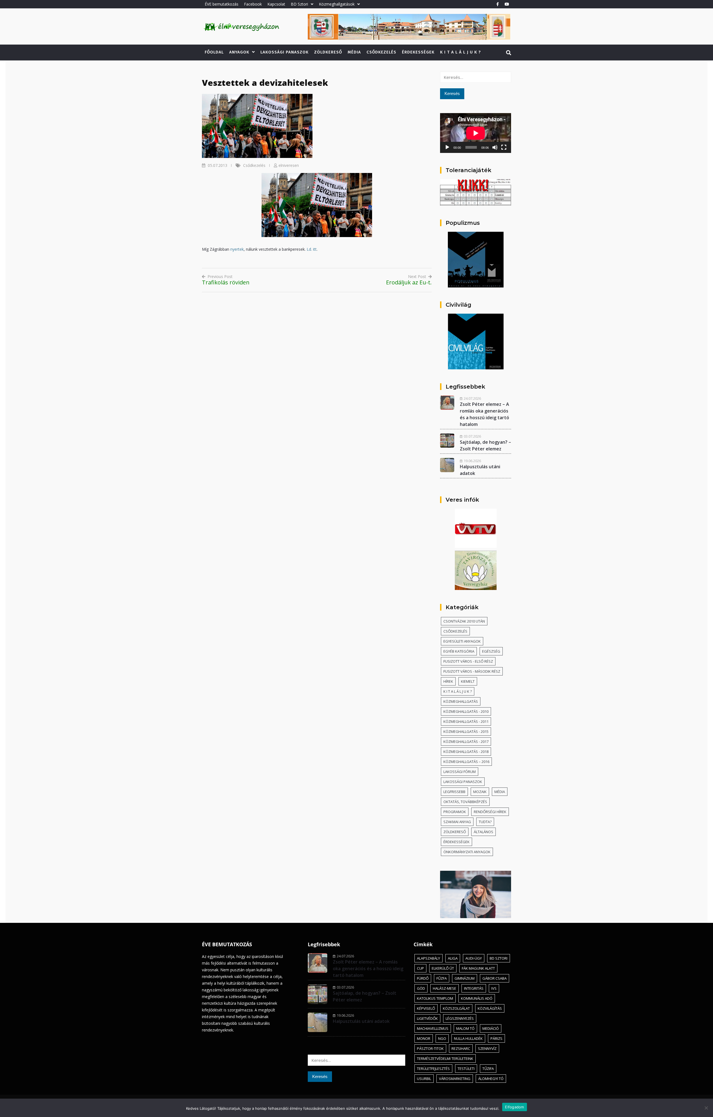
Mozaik (480, 791)
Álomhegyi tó (491, 1078)
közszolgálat (456, 1008)
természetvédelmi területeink (445, 1058)
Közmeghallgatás (460, 701)
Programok (454, 811)
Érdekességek (418, 52)
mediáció (490, 1028)
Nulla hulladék (468, 1038)
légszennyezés (460, 1018)
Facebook (253, 4)
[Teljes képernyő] (504, 147)
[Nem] (706, 1108)
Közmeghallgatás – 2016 (466, 761)
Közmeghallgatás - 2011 (466, 721)
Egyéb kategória (458, 651)
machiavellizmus (432, 1028)
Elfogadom (514, 1107)
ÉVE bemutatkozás (221, 4)
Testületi (466, 1068)
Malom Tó (465, 1028)
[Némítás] (495, 147)
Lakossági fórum (459, 771)
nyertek (237, 249)
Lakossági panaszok (284, 52)
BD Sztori (299, 4)
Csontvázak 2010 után (464, 621)
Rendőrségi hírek (490, 811)
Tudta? (485, 821)
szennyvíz (487, 1048)
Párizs (496, 1038)
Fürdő (423, 978)
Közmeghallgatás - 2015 (466, 731)
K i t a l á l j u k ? (460, 52)
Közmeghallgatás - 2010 (466, 711)
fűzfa (441, 978)
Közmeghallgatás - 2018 (466, 751)
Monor (423, 1038)
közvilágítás (490, 1008)
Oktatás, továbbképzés (465, 801)
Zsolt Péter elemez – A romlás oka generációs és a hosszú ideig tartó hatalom (368, 968)
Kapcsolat (276, 4)
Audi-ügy (473, 958)
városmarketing (454, 1078)
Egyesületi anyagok (462, 641)
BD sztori (498, 958)
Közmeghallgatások (337, 4)
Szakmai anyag (457, 821)
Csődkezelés (381, 52)
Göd (421, 988)
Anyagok (239, 52)
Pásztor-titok (430, 1048)
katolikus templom (435, 998)
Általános (483, 831)
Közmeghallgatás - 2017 (466, 741)
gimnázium (465, 978)
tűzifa (488, 1068)
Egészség (491, 651)
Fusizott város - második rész (471, 671)
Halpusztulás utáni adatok (361, 1021)
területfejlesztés (433, 1068)
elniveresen (289, 165)
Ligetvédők (427, 1018)
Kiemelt (468, 681)
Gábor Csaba (494, 978)
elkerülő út (443, 968)
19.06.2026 (472, 460)
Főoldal (214, 52)
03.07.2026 (472, 436)
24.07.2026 (472, 398)
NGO (442, 1038)
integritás (474, 988)
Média (354, 52)
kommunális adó (476, 998)
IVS (494, 988)
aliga (453, 958)
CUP (420, 968)
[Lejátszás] (447, 147)
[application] (475, 133)
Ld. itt (312, 249)
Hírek (448, 681)
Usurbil (424, 1078)
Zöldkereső (328, 52)
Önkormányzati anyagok (466, 851)
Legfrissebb (454, 791)
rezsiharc (460, 1048)
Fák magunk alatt (478, 968)
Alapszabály (428, 958)
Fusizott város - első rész (468, 661)
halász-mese (444, 988)
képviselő (426, 1008)
